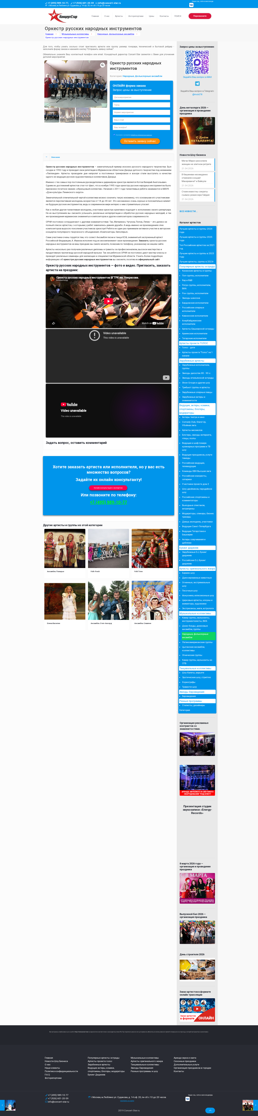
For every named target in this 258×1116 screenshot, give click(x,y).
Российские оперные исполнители (193, 309)
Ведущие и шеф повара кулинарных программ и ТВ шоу (196, 446)
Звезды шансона (191, 298)
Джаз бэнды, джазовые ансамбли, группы (195, 627)
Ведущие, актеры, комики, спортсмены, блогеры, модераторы (194, 409)
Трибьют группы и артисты (196, 387)
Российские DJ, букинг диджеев (194, 562)
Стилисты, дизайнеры (193, 705)
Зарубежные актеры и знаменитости (193, 399)
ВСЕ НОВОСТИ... (189, 211)
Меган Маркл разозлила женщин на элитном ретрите (196, 162)
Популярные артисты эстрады (197, 266)
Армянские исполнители (194, 333)
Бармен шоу (188, 573)
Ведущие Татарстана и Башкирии (194, 533)
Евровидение (189, 696)
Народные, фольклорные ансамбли (115, 34)
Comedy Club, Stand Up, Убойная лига (194, 424)
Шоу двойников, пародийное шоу (197, 491)
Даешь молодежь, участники (197, 521)
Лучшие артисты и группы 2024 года (195, 230)
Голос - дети (188, 347)
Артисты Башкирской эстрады (198, 328)
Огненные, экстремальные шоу (196, 584)
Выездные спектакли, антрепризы (193, 507)
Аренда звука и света (185, 1057)
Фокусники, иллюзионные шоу (198, 595)
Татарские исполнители (194, 338)
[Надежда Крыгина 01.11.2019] (7, 1105)
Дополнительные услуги (186, 1064)
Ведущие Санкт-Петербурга (196, 526)
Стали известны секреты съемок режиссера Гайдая (195, 193)
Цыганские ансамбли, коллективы (193, 649)
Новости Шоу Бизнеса (56, 1061)
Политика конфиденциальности (61, 1071)
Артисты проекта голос (100, 1061)
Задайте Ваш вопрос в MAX (197, 77)
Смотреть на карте (127, 1101)
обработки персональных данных (141, 135)
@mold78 (197, 94)
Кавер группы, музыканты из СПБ (197, 662)
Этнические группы (192, 655)
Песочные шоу (190, 590)
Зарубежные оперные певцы (197, 392)
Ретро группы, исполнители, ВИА (196, 287)
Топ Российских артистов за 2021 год (197, 247)
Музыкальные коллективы (75, 34)
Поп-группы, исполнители (195, 275)
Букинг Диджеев (96, 1074)
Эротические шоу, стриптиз (196, 677)
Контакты (179, 1071)
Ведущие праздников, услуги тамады (197, 456)
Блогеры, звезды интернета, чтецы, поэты (197, 436)
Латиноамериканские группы (197, 642)
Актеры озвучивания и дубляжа (193, 541)
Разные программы (190, 701)
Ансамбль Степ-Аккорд (101, 623)
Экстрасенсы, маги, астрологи (198, 608)
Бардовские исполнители (195, 302)
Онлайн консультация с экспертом (108, 488)
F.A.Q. (47, 1074)
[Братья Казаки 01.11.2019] (250, 1105)
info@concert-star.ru (109, 3)
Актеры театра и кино (193, 417)
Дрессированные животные (197, 577)
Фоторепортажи (53, 1078)
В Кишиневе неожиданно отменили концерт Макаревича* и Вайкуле (195, 178)
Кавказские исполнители (195, 315)
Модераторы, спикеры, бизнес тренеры (198, 515)
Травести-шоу (189, 686)
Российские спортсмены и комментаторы (195, 499)
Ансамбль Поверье (55, 571)
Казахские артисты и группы (197, 270)
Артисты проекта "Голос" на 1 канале (197, 354)
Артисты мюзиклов (192, 430)
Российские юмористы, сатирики (194, 477)
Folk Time (138, 571)
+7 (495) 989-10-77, (58, 3)
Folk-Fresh (95, 571)
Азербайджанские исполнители (191, 322)
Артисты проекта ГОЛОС (193, 343)
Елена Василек (53, 623)
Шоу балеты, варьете (193, 672)
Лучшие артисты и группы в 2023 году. (196, 255)
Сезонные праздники (185, 1061)
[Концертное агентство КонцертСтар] (62, 16)
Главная (49, 34)
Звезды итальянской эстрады (198, 377)
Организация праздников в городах (192, 1068)
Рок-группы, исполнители (195, 293)
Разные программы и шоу (144, 1071)
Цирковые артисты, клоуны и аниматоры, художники (197, 602)
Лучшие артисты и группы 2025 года (195, 239)
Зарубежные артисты (191, 360)
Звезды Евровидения (191, 691)
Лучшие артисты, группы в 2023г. (196, 261)
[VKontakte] (191, 5)
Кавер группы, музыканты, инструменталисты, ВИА (196, 619)
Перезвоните (200, 16)
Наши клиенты (52, 1068)
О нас (48, 1064)
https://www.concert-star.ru (82, 1032)
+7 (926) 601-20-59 (83, 3)
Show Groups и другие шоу (196, 382)
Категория (184, 710)
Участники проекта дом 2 (195, 484)
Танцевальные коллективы (195, 668)
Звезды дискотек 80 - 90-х (196, 373)
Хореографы (188, 682)
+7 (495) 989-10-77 (108, 502)
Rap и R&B (187, 280)
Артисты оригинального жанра (197, 568)
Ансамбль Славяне (142, 623)
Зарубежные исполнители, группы (195, 367)
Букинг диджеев (188, 547)
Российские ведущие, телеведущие (193, 465)
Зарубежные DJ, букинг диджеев (194, 554)
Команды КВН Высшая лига (196, 471)
